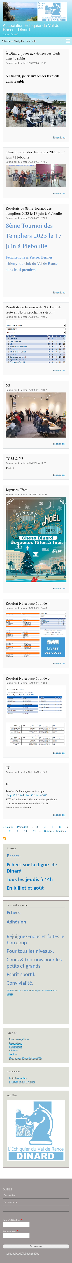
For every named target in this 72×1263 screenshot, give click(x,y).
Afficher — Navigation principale (19, 41)
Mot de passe (9, 1231)
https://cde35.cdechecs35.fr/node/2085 (27, 795)
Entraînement (15, 1046)
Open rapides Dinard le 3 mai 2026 (25, 1057)
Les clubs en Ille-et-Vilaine (22, 1081)
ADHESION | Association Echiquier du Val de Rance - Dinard (33, 992)
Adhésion (13, 1050)
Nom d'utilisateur (11, 1219)
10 (25, 831)
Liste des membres (18, 1078)
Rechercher (10, 1195)
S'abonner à (4, 839)
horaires (13, 1054)
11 (34, 831)
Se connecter (10, 1201)
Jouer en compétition (19, 1039)
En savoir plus (59, 137)
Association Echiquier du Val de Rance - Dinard (31, 27)
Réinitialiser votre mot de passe (22, 1252)
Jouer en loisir (15, 1042)
